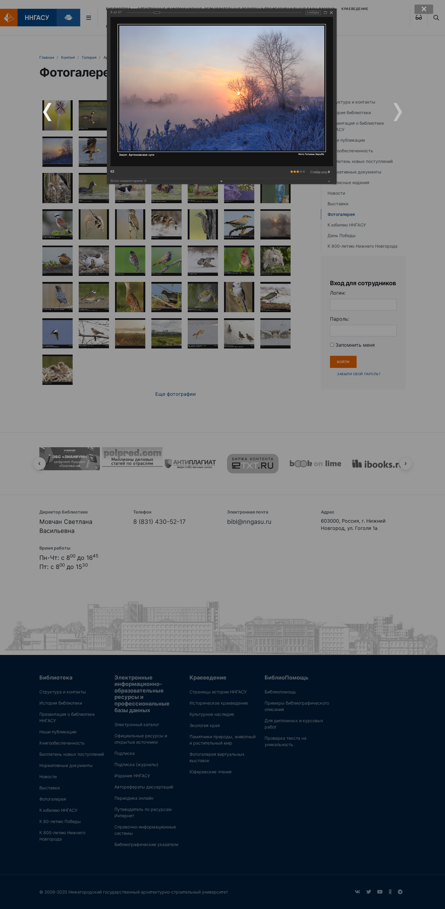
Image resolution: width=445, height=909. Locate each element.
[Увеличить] (325, 12)
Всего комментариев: (128, 181)
